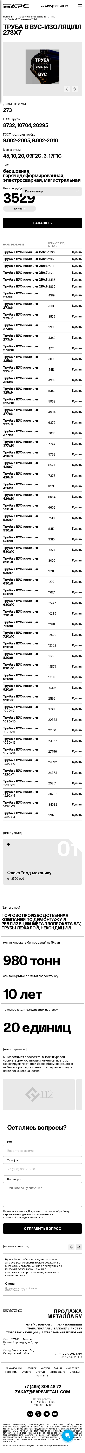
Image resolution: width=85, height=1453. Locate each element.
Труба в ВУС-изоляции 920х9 (20, 687)
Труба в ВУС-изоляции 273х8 (20, 327)
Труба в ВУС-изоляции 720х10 (20, 634)
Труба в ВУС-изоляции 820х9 (20, 656)
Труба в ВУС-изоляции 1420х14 (20, 815)
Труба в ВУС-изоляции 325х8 (20, 380)
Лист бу (76, 1328)
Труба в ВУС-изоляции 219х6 (25, 266)
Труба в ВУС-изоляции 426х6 (20, 454)
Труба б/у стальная (36, 1324)
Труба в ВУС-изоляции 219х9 (25, 286)
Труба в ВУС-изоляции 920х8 (20, 677)
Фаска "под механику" (30, 873)
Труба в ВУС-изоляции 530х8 (20, 528)
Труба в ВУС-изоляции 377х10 (20, 443)
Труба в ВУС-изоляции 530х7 (20, 518)
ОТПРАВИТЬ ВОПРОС (42, 1228)
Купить (77, 252)
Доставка (72, 1368)
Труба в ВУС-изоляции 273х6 (20, 306)
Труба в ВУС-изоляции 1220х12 (20, 783)
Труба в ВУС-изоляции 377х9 (20, 433)
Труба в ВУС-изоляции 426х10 (20, 496)
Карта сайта (57, 1371)
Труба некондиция (68, 1324)
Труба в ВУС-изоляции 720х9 (20, 624)
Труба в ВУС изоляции (22, 1332)
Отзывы (75, 1371)
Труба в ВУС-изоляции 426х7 (20, 465)
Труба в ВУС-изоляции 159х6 (25, 259)
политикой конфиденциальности (23, 1217)
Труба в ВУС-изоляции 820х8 (20, 645)
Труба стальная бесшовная (62, 1332)
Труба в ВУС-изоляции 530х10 (20, 550)
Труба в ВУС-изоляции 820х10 (20, 666)
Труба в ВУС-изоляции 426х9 (20, 486)
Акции (58, 1368)
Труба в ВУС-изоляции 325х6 (20, 359)
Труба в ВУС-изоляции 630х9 (20, 592)
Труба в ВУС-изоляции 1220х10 (20, 762)
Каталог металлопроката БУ (32, 16)
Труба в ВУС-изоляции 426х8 (20, 475)
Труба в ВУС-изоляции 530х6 (20, 507)
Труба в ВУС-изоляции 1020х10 (20, 719)
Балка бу (60, 1328)
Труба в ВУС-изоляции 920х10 (20, 698)
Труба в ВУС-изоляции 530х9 (20, 539)
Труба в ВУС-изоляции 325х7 (20, 369)
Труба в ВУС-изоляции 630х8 (20, 581)
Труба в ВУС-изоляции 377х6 (20, 412)
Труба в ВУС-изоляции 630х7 (20, 571)
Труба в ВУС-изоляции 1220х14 (20, 794)
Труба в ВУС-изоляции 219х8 (25, 279)
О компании (14, 1368)
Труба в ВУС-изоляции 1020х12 (20, 740)
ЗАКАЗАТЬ (42, 223)
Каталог (31, 1368)
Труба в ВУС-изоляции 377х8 (20, 422)
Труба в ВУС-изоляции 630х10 (20, 603)
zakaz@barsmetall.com (42, 1392)
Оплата (26, 1371)
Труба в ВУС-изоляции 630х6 (20, 560)
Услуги (45, 1368)
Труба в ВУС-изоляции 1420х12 (20, 804)
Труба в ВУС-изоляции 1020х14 (20, 751)
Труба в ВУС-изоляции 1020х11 (20, 730)
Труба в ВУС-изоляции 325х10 (20, 401)
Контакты (42, 1375)
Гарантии (11, 1371)
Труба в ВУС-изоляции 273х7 (20, 316)
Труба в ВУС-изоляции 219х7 (25, 273)
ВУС (53, 16)
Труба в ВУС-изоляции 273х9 (20, 337)
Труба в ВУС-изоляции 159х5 (25, 252)
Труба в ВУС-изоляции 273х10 (20, 348)
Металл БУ (8, 16)
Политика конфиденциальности (52, 1445)
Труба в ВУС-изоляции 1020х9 (20, 709)
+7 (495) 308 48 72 (54, 6)
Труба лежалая (38, 1328)
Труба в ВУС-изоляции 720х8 (20, 613)
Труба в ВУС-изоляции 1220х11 (20, 772)
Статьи (40, 1371)
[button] (67, 89)
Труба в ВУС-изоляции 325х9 (20, 390)
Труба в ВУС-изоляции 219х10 (20, 295)
